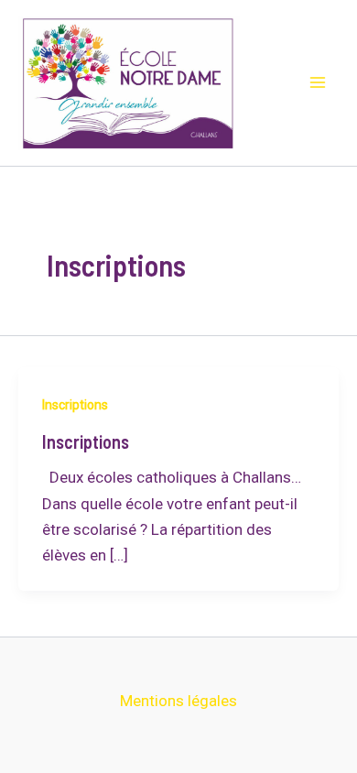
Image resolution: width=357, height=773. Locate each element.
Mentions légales (178, 700)
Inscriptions (75, 404)
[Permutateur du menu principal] (319, 83)
